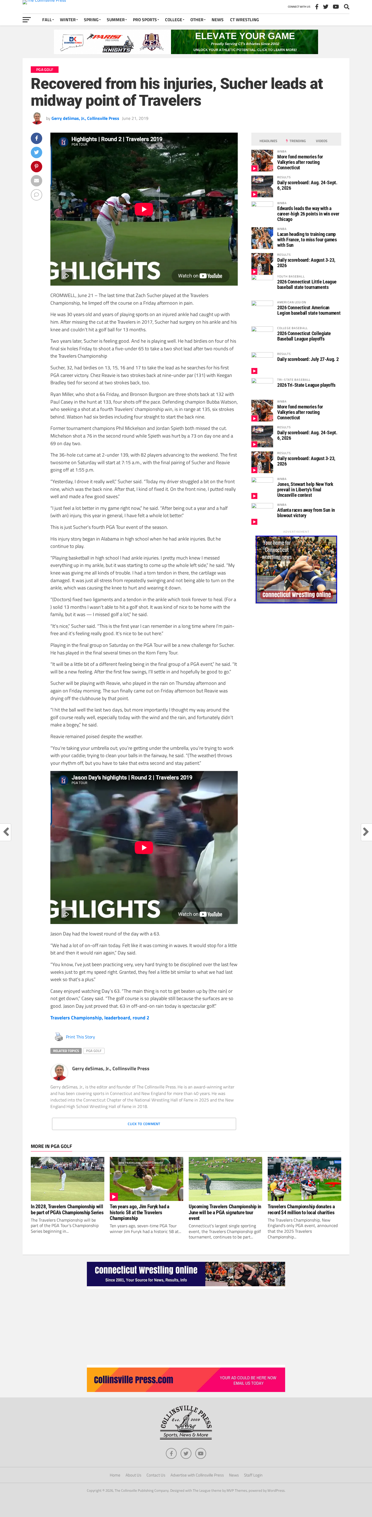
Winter (68, 19)
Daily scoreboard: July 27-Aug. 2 (308, 359)
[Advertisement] (186, 1327)
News (218, 19)
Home (115, 1475)
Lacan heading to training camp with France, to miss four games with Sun (307, 239)
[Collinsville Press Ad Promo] (186, 1390)
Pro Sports (145, 19)
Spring (91, 19)
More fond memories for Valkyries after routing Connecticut (300, 162)
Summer (116, 19)
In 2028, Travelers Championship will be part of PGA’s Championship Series (67, 1209)
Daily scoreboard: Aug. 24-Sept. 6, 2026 (307, 185)
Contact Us (156, 1475)
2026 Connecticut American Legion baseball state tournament (308, 310)
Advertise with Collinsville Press (197, 1475)
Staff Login (253, 1475)
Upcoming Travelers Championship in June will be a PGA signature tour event (225, 1212)
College (173, 19)
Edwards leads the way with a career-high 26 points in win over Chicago (308, 213)
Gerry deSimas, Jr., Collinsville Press (85, 118)
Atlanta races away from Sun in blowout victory (306, 512)
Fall (47, 19)
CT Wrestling (244, 19)
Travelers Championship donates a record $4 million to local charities (301, 1209)
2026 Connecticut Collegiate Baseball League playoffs (304, 336)
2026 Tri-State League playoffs (306, 385)
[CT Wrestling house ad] (296, 602)
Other (196, 19)
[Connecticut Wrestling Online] (186, 1287)
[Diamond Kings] (186, 52)
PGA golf (94, 1050)
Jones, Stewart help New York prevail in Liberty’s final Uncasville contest (305, 489)
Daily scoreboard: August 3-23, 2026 (306, 262)
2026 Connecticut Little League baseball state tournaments (307, 284)
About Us (133, 1475)
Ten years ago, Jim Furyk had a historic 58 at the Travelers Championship (139, 1212)
